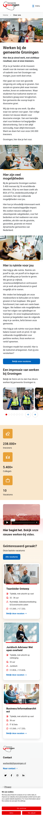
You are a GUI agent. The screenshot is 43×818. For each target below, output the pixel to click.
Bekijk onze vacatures (21, 361)
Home (5, 15)
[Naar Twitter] (5, 775)
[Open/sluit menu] (36, 6)
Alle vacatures (11, 557)
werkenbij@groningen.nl (14, 763)
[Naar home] (8, 749)
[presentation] (28, 414)
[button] (6, 414)
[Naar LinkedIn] (23, 775)
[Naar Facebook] (11, 775)
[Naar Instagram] (17, 775)
